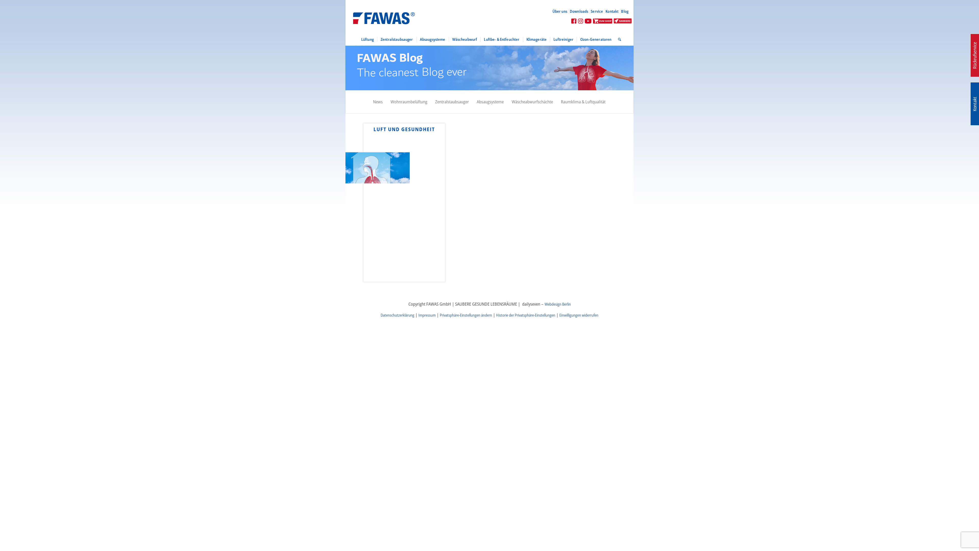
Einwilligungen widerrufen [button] (578, 315)
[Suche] (618, 39)
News (378, 101)
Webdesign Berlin (558, 304)
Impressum (427, 315)
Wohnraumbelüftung (409, 101)
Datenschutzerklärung (397, 315)
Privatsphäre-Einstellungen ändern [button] (466, 315)
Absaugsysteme (490, 101)
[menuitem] (562, 11)
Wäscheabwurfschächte (532, 101)
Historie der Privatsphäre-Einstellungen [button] (525, 315)
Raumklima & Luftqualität (583, 101)
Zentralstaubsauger (452, 101)
